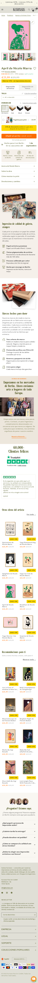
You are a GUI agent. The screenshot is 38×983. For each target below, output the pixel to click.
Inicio (3, 15)
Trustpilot (30, 74)
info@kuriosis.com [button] (7, 888)
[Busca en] (29, 9)
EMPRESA (6, 929)
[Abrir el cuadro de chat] (33, 979)
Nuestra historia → (19, 437)
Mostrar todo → (29, 660)
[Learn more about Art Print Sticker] (28, 120)
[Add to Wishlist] (35, 68)
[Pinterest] (13, 893)
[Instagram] (8, 893)
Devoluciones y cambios (10, 181)
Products (10, 15)
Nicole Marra (10, 72)
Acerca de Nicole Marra (10, 166)
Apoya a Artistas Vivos (23, 15)
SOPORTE (6, 943)
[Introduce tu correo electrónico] (35, 914)
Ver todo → (31, 514)
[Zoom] (32, 22)
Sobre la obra (6, 171)
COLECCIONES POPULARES (15, 950)
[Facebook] (3, 893)
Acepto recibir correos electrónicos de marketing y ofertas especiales (19, 920)
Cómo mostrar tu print (10, 176)
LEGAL (4, 936)
